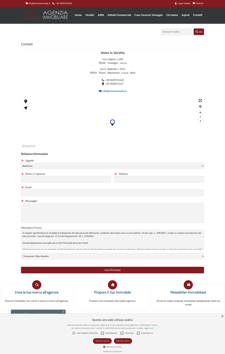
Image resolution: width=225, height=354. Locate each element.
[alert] (112, 334)
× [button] (222, 316)
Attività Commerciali (119, 15)
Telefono (123, 174)
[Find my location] (200, 106)
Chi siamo (172, 15)
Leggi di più (149, 328)
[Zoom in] (200, 112)
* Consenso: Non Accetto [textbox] (35, 256)
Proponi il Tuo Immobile (112, 292)
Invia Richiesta (113, 270)
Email (28, 187)
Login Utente (183, 3)
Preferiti (199, 3)
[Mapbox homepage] (28, 146)
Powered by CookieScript (112, 352)
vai (200, 31)
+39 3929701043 (63, 3)
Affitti (101, 15)
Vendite (89, 15)
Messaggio (31, 201)
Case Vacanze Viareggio (149, 15)
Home (78, 15)
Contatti (197, 15)
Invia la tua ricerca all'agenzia (36, 292)
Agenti (185, 15)
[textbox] (112, 166)
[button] (112, 123)
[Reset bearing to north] (200, 121)
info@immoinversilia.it (39, 3)
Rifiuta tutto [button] (123, 341)
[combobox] (112, 166)
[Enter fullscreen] (200, 100)
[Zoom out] (200, 117)
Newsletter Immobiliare (188, 292)
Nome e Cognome (35, 174)
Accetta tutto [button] (102, 341)
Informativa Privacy (31, 228)
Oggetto (29, 160)
